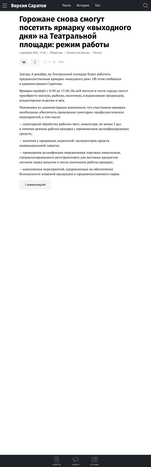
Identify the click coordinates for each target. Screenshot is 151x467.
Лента (66, 5)
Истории (83, 5)
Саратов (28, 6)
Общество (56, 52)
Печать (97, 52)
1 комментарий (35, 184)
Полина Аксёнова (77, 52)
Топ (97, 5)
